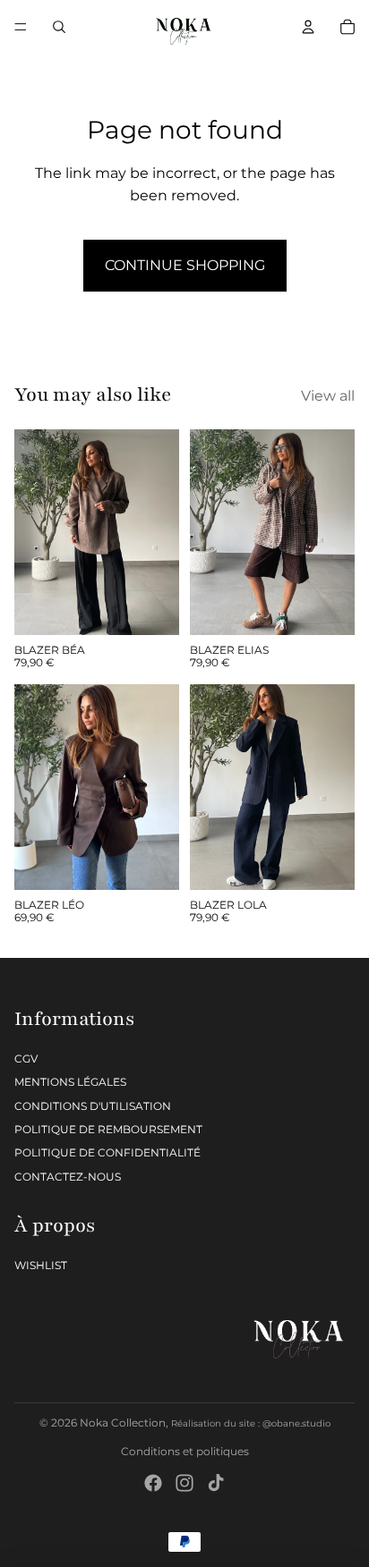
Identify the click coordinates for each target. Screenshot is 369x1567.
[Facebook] (153, 1483)
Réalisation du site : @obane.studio (250, 1423)
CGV (26, 1058)
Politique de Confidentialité (107, 1152)
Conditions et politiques (185, 1451)
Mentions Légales (70, 1081)
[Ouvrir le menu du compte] (308, 27)
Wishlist (40, 1265)
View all (328, 395)
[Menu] (20, 26)
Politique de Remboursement (108, 1129)
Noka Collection (123, 1422)
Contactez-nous (67, 1176)
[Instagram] (184, 1483)
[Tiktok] (216, 1483)
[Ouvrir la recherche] (59, 27)
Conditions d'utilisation (92, 1106)
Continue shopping (185, 265)
